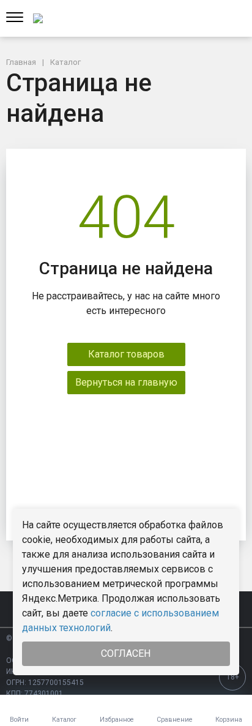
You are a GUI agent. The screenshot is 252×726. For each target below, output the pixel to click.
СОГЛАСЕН (125, 653)
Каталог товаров (126, 354)
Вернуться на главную (126, 382)
